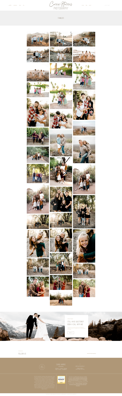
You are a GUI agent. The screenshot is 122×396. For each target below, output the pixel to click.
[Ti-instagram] (109, 5)
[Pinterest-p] (107, 5)
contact (90, 5)
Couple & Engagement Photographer (78, 377)
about (20, 5)
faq (23, 5)
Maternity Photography (76, 384)
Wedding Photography (78, 383)
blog (86, 5)
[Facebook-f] (105, 5)
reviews (83, 5)
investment (15, 5)
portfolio (10, 5)
